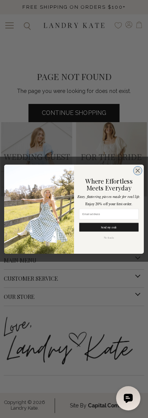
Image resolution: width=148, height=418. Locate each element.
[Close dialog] (137, 170)
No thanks (109, 237)
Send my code (109, 227)
